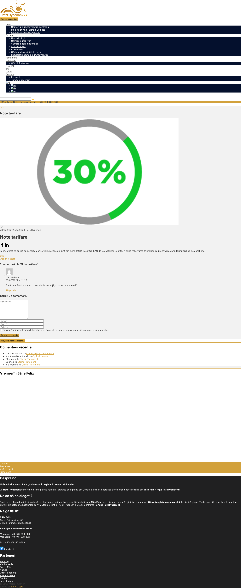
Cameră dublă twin (21, 40)
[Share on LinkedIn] (6, 246)
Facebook (9, 549)
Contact (10, 74)
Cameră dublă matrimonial (25, 43)
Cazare (9, 35)
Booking (4, 561)
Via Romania (6, 564)
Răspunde (11, 290)
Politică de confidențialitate (25, 32)
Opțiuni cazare (7, 258)
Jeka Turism (6, 581)
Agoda (3, 569)
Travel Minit (6, 567)
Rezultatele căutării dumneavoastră (29, 54)
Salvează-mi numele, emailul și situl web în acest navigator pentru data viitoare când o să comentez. (56, 330)
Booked (4, 578)
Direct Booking (8, 572)
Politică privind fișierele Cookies (28, 29)
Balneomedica (7, 575)
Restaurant (11, 57)
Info (8, 68)
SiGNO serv (17, 586)
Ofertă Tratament (20, 63)
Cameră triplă (18, 46)
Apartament (17, 49)
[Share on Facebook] (2, 246)
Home (9, 24)
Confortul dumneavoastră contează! (30, 27)
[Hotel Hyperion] (13, 16)
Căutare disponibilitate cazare (27, 52)
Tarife (9, 71)
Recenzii (15, 77)
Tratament (11, 60)
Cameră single (18, 38)
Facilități (10, 66)
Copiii (3, 256)
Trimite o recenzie (20, 80)
